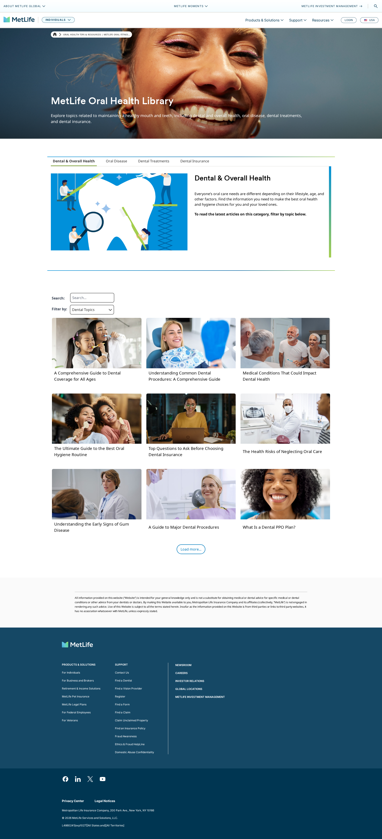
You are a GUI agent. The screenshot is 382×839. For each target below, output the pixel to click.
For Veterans (70, 720)
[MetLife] (19, 20)
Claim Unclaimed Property (131, 720)
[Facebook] (65, 779)
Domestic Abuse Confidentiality (134, 752)
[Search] (375, 6)
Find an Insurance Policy (130, 728)
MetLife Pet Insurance (75, 696)
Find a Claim (122, 712)
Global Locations (188, 689)
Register (120, 696)
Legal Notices (105, 801)
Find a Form (122, 704)
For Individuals (71, 672)
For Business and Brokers (78, 680)
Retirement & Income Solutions (81, 688)
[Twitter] (90, 779)
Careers (181, 673)
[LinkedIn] (77, 779)
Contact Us (122, 672)
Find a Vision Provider (128, 688)
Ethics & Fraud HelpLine (130, 744)
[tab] (74, 161)
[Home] (55, 34)
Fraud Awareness (126, 736)
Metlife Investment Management (200, 697)
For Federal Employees (76, 712)
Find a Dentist (123, 680)
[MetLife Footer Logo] (77, 645)
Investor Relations (189, 681)
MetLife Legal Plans (74, 704)
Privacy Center (73, 801)
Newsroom (183, 665)
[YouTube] (102, 779)
